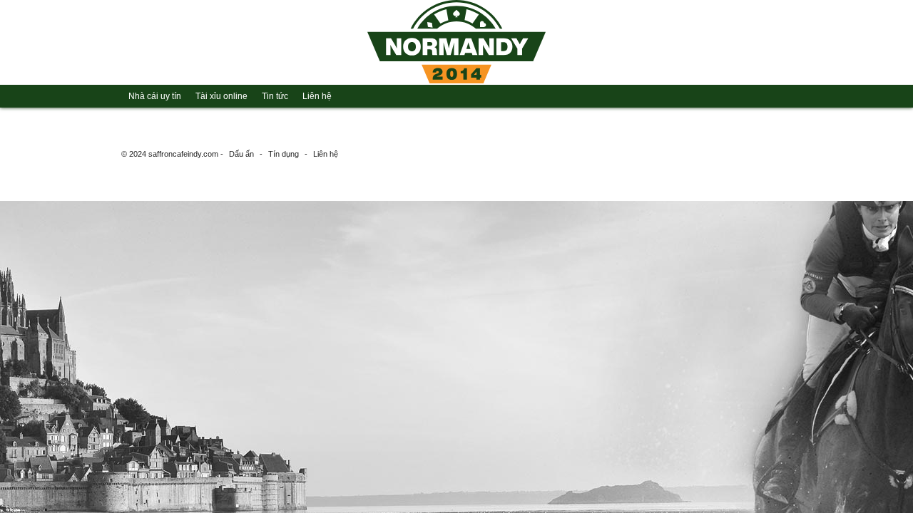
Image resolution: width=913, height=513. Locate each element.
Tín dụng (283, 154)
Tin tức (275, 96)
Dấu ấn (241, 154)
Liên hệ (317, 96)
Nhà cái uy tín (154, 96)
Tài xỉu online (221, 96)
